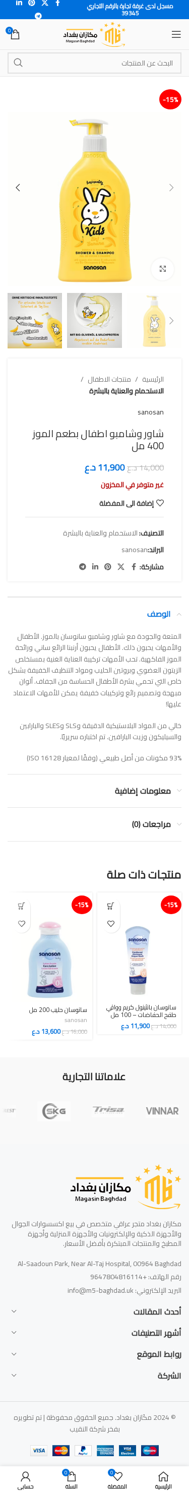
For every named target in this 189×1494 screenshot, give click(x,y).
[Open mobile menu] (176, 34)
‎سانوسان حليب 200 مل (58, 1009)
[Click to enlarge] (162, 269)
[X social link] (121, 567)
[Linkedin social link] (95, 567)
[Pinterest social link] (107, 567)
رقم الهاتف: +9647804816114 (135, 1276)
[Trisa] (108, 1111)
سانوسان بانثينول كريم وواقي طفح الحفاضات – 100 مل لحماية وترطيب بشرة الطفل (141, 1014)
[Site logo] (94, 33)
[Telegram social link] (38, 16)
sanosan (151, 411)
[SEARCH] (18, 63)
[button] (171, 187)
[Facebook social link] (134, 567)
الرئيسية (153, 379)
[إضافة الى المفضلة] (111, 924)
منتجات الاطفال (109, 379)
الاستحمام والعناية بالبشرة (126, 390)
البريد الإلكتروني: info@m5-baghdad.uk (124, 1290)
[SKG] (54, 1111)
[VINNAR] (162, 1111)
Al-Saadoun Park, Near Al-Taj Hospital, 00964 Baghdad (99, 1263)
